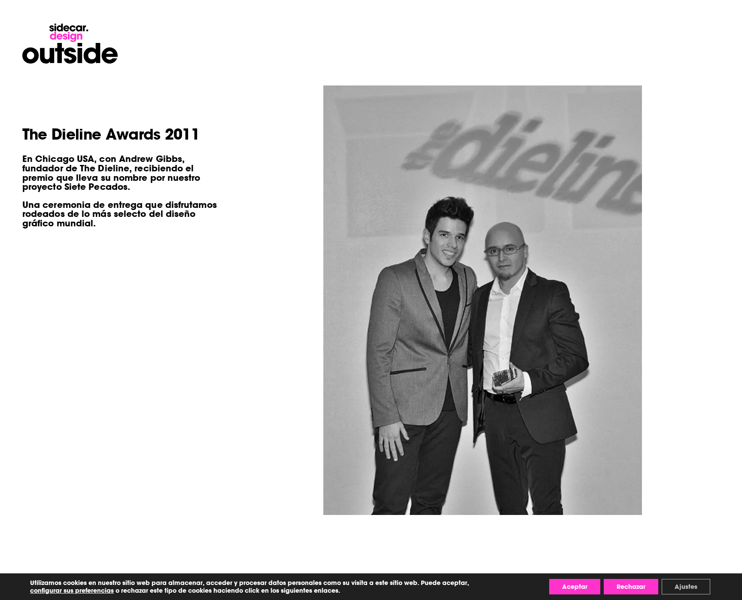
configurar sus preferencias (72, 590)
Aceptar (574, 586)
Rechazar (631, 586)
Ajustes (686, 586)
